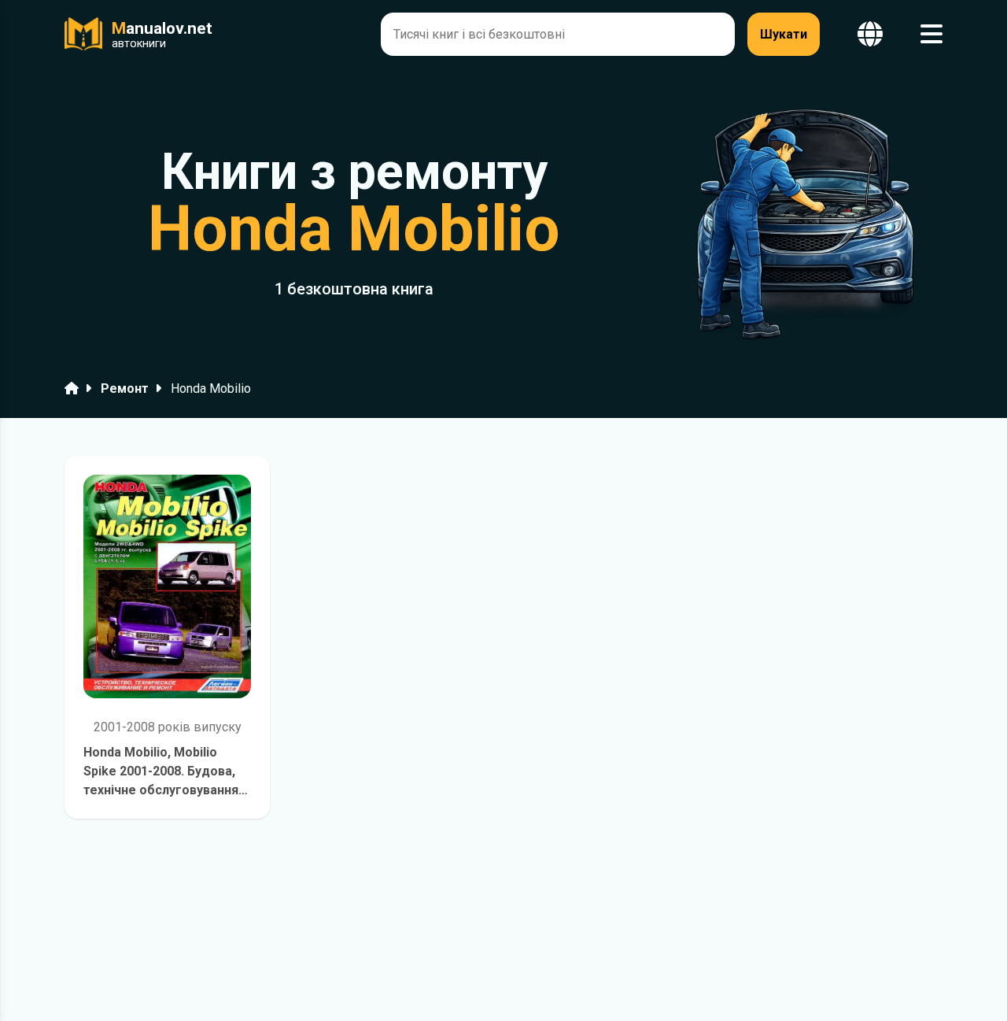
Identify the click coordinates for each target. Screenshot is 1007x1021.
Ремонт (125, 388)
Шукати (783, 34)
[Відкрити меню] (931, 34)
